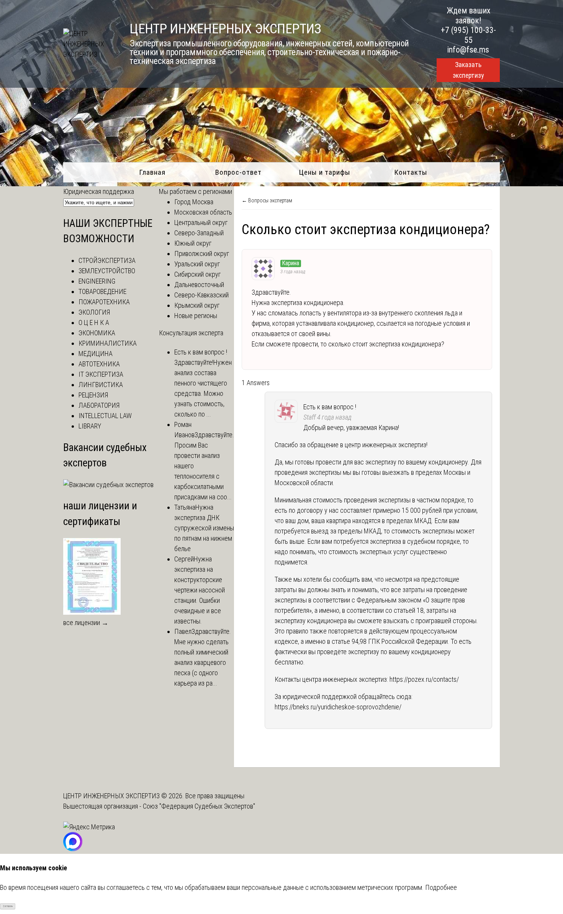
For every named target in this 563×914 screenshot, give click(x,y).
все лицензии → (85, 623)
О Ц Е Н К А (94, 322)
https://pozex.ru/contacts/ (424, 679)
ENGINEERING (97, 281)
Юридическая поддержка (98, 191)
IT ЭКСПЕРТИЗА (101, 374)
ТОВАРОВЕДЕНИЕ (102, 291)
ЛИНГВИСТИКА (101, 385)
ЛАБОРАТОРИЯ (99, 405)
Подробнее (441, 887)
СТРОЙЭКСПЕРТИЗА (107, 260)
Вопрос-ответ (238, 172)
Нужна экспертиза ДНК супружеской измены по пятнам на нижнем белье (204, 528)
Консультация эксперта (191, 333)
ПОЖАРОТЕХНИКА (104, 302)
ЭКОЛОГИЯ (94, 312)
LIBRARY (90, 426)
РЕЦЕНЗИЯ (93, 395)
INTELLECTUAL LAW (105, 416)
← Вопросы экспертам (267, 200)
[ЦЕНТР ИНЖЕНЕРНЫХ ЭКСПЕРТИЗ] (88, 54)
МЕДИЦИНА (96, 354)
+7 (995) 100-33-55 (468, 35)
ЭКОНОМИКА (97, 333)
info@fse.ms (468, 49)
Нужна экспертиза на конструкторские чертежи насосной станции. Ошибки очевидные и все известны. (199, 590)
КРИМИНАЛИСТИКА (108, 343)
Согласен (8, 906)
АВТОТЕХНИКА (99, 364)
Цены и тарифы (324, 172)
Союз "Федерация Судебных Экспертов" (199, 806)
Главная (152, 172)
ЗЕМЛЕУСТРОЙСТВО (107, 271)
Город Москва (193, 202)
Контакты (410, 172)
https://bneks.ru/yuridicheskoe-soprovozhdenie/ (338, 707)
